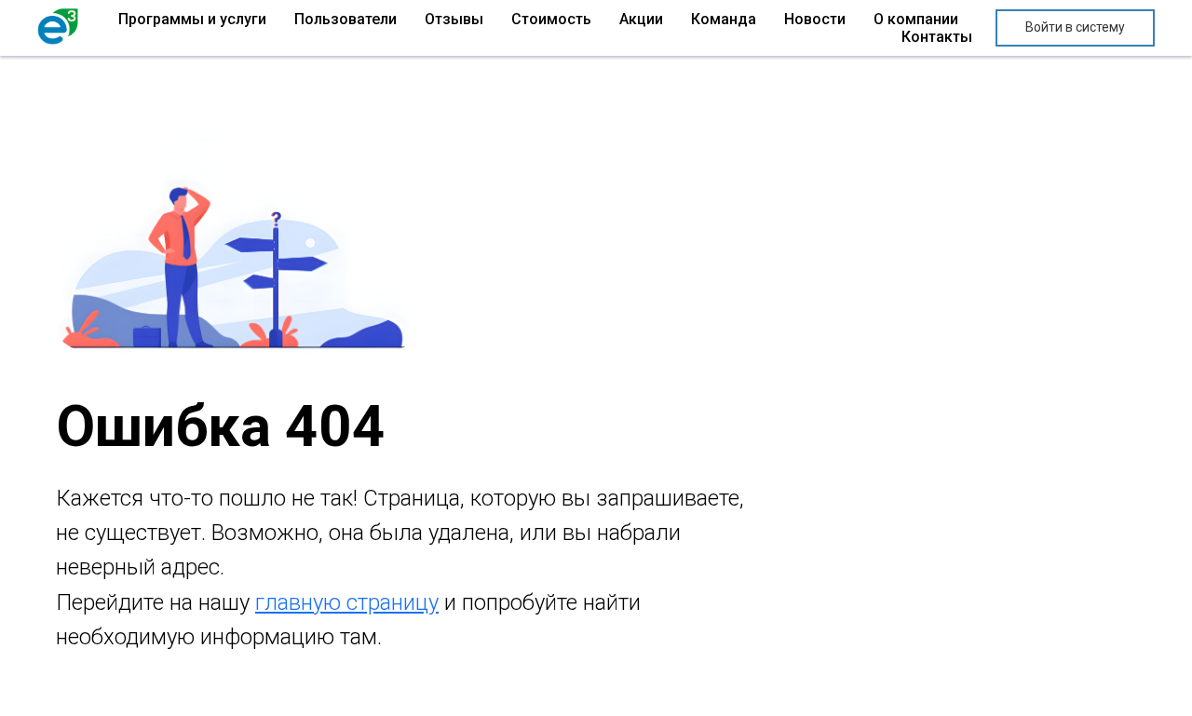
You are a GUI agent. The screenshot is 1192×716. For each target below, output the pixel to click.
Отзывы (454, 19)
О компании (916, 19)
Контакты (936, 37)
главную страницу (347, 602)
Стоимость (551, 19)
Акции (641, 19)
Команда (723, 19)
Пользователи (345, 19)
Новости (815, 19)
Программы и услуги (192, 19)
